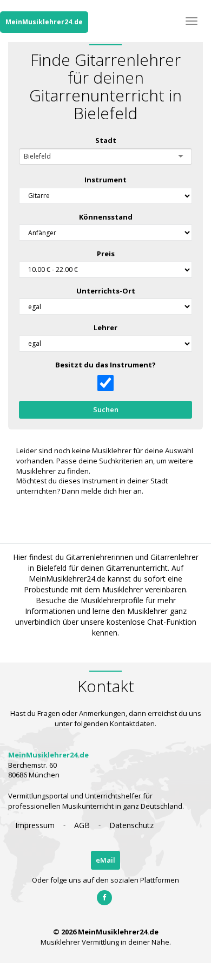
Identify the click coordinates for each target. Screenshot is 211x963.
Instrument (105, 180)
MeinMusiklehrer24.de (44, 21)
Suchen (105, 409)
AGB (82, 825)
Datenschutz (131, 825)
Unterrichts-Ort (105, 291)
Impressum (35, 825)
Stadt (105, 140)
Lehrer (105, 327)
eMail (105, 860)
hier (124, 491)
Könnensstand (106, 217)
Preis (106, 253)
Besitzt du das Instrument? (105, 365)
